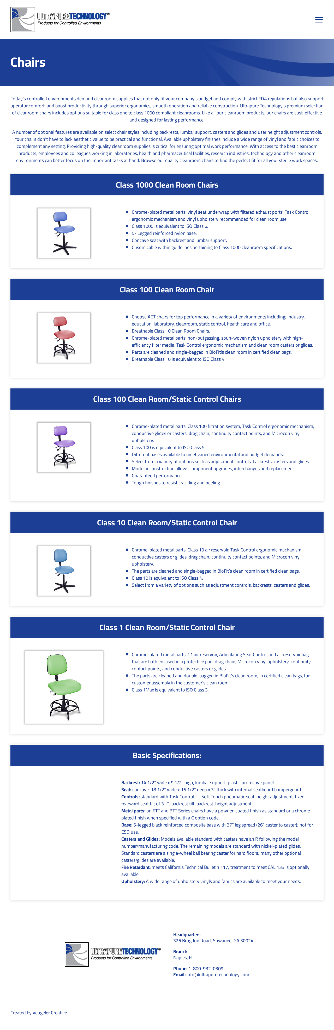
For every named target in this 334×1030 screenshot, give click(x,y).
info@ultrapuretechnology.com (218, 974)
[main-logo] (60, 9)
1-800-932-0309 (205, 968)
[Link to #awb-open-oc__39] (319, 19)
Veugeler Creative (50, 1012)
